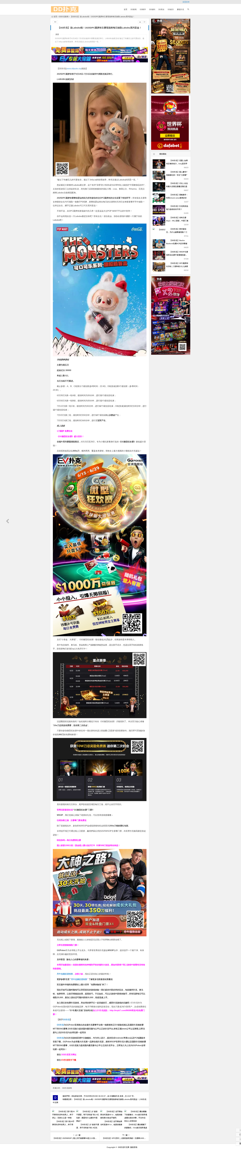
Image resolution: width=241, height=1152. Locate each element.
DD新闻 (134, 9)
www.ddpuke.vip (74, 68)
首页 (125, 9)
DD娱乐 (171, 9)
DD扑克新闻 (63, 17)
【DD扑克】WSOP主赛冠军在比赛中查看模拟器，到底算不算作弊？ (177, 255)
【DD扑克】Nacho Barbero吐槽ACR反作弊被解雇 (176, 243)
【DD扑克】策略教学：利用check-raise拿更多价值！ (177, 198)
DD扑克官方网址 (68, 1055)
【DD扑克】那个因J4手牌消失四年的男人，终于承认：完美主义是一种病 (63, 1124)
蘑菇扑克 (180, 9)
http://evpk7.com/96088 (121, 1010)
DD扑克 (60, 1038)
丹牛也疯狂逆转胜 (79, 979)
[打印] (140, 22)
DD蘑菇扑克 (114, 1096)
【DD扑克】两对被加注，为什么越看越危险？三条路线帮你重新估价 (176, 232)
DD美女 (161, 9)
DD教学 (143, 9)
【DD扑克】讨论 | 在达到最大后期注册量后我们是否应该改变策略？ (177, 186)
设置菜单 (186, 2)
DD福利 (152, 9)
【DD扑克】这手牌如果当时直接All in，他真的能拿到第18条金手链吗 (111, 1124)
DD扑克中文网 (123, 1147)
